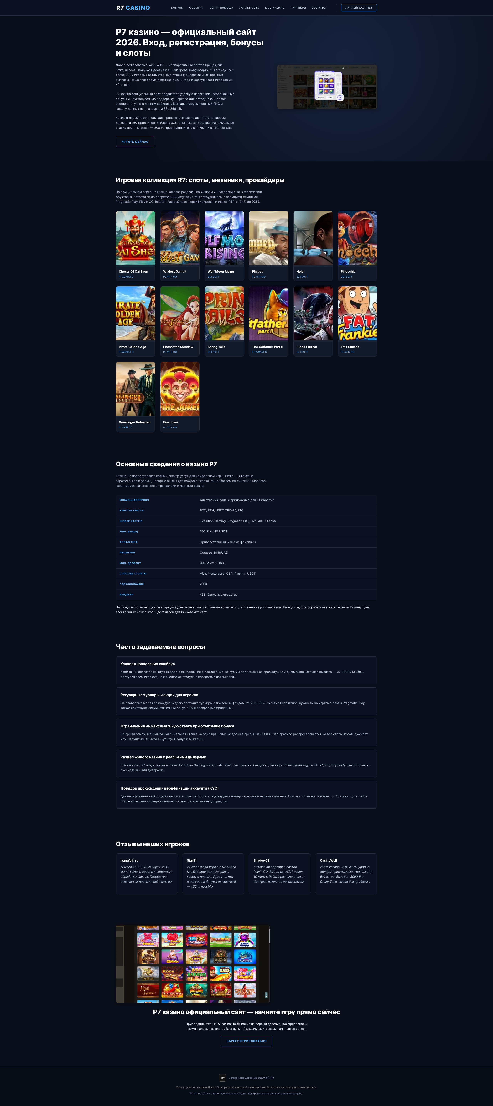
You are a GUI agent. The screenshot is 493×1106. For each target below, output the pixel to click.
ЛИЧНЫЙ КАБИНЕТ (359, 7)
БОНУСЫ (177, 7)
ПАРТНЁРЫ (298, 7)
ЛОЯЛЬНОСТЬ (249, 7)
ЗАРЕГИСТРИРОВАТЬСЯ (247, 1041)
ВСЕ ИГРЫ (319, 7)
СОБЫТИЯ (196, 7)
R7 (133, 7)
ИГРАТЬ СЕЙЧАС (135, 141)
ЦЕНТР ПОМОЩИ (222, 7)
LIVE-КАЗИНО (275, 7)
